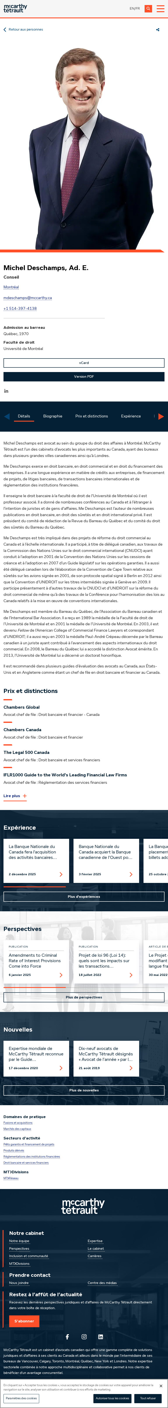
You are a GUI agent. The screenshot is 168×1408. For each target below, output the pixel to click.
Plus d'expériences (84, 896)
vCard (84, 363)
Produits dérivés (14, 1150)
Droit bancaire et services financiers (26, 1163)
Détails (24, 416)
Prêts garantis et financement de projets (29, 1144)
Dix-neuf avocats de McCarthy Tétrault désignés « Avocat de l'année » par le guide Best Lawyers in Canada (106, 1054)
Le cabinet (96, 1249)
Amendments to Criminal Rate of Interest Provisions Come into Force (35, 961)
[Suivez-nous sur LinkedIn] (100, 1337)
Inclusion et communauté (28, 1256)
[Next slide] (161, 416)
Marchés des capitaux (17, 1129)
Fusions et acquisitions (18, 1123)
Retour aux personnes (26, 29)
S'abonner (24, 1321)
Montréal (11, 287)
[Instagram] (84, 1337)
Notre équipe (19, 1241)
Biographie (52, 416)
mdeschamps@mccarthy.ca (28, 298)
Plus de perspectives (84, 997)
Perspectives (19, 1249)
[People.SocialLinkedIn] (6, 391)
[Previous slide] (7, 416)
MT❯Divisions (19, 1264)
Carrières (95, 1256)
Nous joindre (19, 1283)
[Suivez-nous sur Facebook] (67, 1337)
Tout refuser (148, 1398)
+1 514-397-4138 (20, 309)
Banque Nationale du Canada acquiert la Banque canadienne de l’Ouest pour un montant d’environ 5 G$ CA (105, 852)
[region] (84, 1393)
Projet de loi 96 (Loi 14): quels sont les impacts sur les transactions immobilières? (104, 961)
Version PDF (84, 376)
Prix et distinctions (91, 416)
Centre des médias (102, 1283)
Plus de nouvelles (84, 1090)
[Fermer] (161, 1386)
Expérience (131, 416)
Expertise (95, 1241)
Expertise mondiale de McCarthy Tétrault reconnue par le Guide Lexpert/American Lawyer (36, 1054)
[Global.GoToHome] (15, 8)
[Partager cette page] (157, 29)
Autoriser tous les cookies (112, 1398)
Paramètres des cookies (21, 1398)
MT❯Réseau (11, 1178)
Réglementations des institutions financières (32, 1156)
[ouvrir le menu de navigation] (160, 8)
